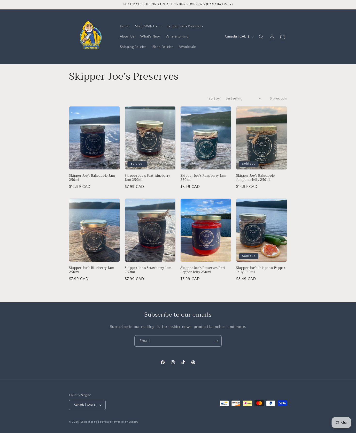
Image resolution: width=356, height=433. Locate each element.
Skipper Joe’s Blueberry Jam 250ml (91, 270)
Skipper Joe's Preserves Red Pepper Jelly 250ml (202, 270)
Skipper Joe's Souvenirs (96, 421)
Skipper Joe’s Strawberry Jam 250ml (148, 270)
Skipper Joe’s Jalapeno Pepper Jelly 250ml (260, 270)
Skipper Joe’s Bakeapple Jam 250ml (92, 178)
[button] (148, 26)
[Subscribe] (216, 341)
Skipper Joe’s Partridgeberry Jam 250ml (147, 178)
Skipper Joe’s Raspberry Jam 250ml (203, 178)
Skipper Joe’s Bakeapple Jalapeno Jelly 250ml (255, 178)
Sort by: (214, 98)
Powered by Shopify (125, 421)
